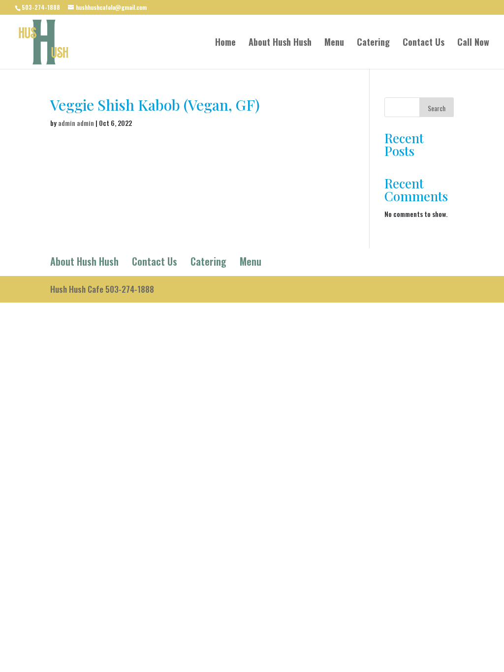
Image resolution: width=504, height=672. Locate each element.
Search (436, 108)
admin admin (76, 123)
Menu (334, 43)
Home (225, 43)
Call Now (473, 43)
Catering (373, 43)
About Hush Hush (280, 43)
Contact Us (423, 43)
